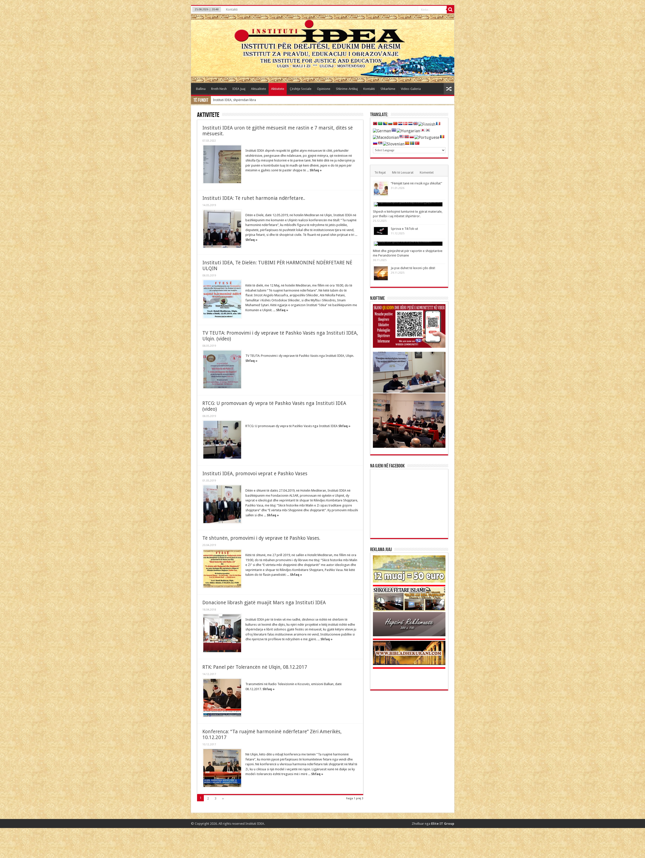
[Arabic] (380, 123)
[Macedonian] (386, 137)
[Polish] (411, 137)
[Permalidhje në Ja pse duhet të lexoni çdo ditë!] (381, 273)
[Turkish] (417, 143)
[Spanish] (407, 143)
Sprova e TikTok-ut (404, 229)
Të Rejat (380, 172)
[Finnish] (426, 124)
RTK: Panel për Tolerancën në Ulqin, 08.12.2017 (254, 667)
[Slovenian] (393, 144)
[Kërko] (450, 9)
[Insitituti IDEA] (322, 48)
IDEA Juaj (238, 89)
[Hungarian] (408, 131)
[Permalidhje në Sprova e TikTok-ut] (381, 231)
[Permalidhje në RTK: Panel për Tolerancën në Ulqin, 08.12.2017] (222, 698)
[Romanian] (442, 137)
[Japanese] (423, 130)
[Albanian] (375, 123)
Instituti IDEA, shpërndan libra (234, 100)
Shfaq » (316, 170)
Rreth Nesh (219, 89)
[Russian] (375, 143)
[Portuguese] (426, 137)
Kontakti (232, 9)
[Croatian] (400, 123)
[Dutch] (410, 123)
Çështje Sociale (300, 89)
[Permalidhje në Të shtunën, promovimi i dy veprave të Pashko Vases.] (222, 569)
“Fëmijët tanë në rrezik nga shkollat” (416, 183)
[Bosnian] (385, 123)
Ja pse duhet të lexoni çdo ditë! (413, 268)
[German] (382, 131)
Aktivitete (277, 89)
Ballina (201, 89)
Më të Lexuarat (402, 172)
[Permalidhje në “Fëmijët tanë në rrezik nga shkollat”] (381, 189)
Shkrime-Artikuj (347, 89)
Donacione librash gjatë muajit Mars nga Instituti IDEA (264, 603)
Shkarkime (387, 89)
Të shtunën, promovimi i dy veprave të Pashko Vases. (261, 538)
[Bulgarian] (390, 123)
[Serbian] (380, 143)
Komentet (427, 172)
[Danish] (405, 123)
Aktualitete (258, 89)
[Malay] (401, 137)
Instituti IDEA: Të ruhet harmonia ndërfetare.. (253, 198)
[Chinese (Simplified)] (395, 123)
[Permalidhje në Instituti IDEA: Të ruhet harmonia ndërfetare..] (222, 229)
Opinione (323, 89)
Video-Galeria (411, 89)
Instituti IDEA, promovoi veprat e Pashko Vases (254, 473)
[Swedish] (412, 143)
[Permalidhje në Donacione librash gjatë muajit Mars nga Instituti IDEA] (222, 633)
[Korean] (428, 130)
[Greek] (394, 130)
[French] (438, 123)
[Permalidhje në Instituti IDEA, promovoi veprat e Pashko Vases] (222, 504)
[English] (415, 123)
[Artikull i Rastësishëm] (449, 89)
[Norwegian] (406, 137)
